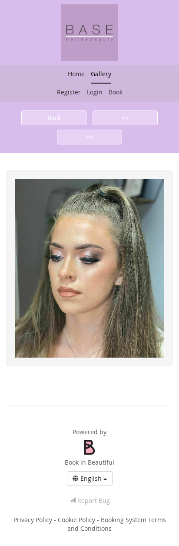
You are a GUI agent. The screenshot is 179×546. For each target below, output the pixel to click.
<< (125, 118)
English (91, 478)
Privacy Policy (33, 520)
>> (89, 137)
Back (54, 118)
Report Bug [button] (93, 500)
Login (95, 92)
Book (116, 92)
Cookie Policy (77, 520)
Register (69, 92)
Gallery (101, 74)
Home (76, 74)
